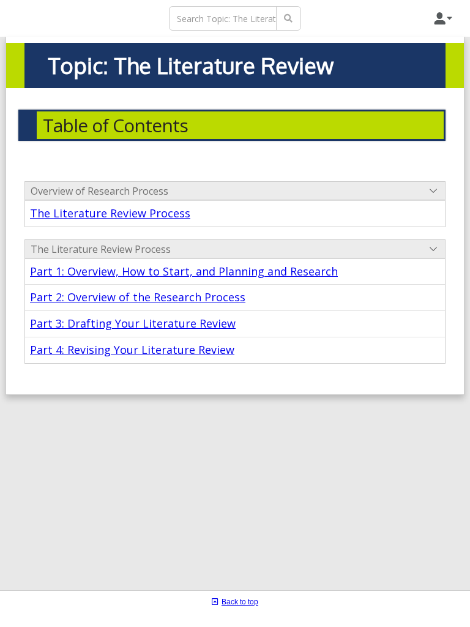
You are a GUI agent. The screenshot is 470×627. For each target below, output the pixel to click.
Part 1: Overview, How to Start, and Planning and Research (184, 271)
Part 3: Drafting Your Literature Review (133, 323)
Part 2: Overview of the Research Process (137, 297)
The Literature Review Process (110, 213)
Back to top (240, 602)
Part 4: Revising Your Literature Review (132, 349)
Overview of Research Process (99, 191)
